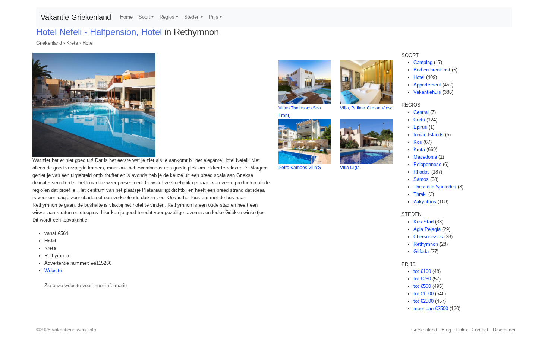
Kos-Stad (423, 222)
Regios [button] (167, 17)
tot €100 (422, 271)
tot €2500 (423, 301)
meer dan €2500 (430, 308)
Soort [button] (144, 17)
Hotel (88, 43)
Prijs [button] (213, 17)
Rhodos (421, 172)
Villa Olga (350, 167)
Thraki (420, 194)
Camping (422, 62)
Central (421, 112)
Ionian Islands (428, 134)
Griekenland (49, 43)
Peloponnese (427, 164)
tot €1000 (423, 293)
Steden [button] (191, 17)
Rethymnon (425, 244)
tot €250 (422, 279)
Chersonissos (428, 236)
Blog (446, 330)
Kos (417, 142)
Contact (480, 330)
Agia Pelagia (427, 229)
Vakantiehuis (427, 92)
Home (126, 17)
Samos (421, 179)
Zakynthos (424, 201)
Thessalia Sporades (434, 187)
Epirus (420, 127)
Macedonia (425, 157)
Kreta (72, 43)
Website (53, 270)
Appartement (427, 85)
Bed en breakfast (431, 70)
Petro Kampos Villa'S (299, 167)
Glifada (421, 251)
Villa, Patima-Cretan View (366, 108)
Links (461, 330)
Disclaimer (504, 330)
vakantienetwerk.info (74, 330)
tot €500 (422, 286)
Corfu (419, 120)
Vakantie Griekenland (76, 17)
